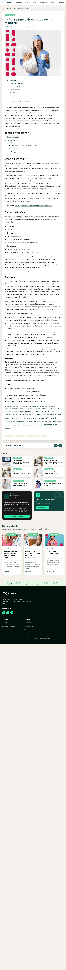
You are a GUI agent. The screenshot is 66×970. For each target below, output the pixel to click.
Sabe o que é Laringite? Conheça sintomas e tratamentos (32, 554)
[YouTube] (11, 612)
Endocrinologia (15, 411)
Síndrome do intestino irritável (53, 552)
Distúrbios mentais (55, 408)
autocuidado (35, 406)
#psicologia (29, 436)
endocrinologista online (41, 412)
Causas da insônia (14, 89)
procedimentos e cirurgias (12, 425)
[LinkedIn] (7, 612)
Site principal (27, 623)
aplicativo (8, 307)
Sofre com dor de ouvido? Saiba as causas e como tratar (10, 554)
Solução (34, 2)
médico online (51, 418)
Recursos (61, 2)
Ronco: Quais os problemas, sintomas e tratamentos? (33, 206)
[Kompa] (7, 2)
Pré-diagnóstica (18, 480)
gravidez (59, 414)
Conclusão (14, 149)
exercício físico (8, 414)
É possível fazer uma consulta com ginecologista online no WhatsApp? (53, 462)
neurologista (7, 421)
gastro (13, 414)
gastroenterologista (22, 414)
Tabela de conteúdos (15, 83)
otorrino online (33, 421)
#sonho (37, 436)
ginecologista (41, 414)
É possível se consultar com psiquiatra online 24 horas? (22, 473)
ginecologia (32, 414)
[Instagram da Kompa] (60, 445)
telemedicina (50, 424)
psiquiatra (24, 425)
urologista (7, 428)
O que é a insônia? (14, 86)
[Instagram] (3, 612)
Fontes (13, 152)
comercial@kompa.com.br (9, 626)
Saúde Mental (34, 425)
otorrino (13, 421)
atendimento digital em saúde (16, 406)
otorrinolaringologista (22, 421)
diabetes (49, 408)
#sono (43, 436)
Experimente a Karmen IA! (23, 2)
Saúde (29, 425)
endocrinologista (26, 411)
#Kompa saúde (9, 436)
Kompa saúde (29, 418)
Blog (25, 629)
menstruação (41, 418)
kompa (19, 418)
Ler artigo (6, 571)
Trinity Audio (21, 101)
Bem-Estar (41, 406)
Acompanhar (41, 507)
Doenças (32, 534)
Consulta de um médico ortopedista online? (20, 484)
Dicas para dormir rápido (23, 272)
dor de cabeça (8, 411)
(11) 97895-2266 (7, 623)
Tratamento (13, 92)
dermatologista (41, 409)
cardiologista (53, 406)
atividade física (27, 406)
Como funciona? (43, 2)
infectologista (14, 418)
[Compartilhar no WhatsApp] (56, 445)
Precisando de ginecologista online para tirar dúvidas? (21, 462)
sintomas (41, 425)
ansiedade (7, 406)
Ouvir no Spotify (18, 516)
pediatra (39, 421)
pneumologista (57, 421)
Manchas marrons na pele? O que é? (52, 484)
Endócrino (52, 411)
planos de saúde (47, 422)
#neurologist (19, 436)
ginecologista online (51, 414)
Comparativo (53, 2)
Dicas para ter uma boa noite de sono (24, 146)
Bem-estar (12, 534)
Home (3, 8)
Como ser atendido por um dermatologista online (53, 473)
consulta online (23, 409)
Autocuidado (10, 15)
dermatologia (31, 409)
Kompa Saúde (17, 457)
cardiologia (47, 406)
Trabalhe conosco (29, 626)
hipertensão (7, 418)
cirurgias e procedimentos (11, 409)
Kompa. (42, 381)
